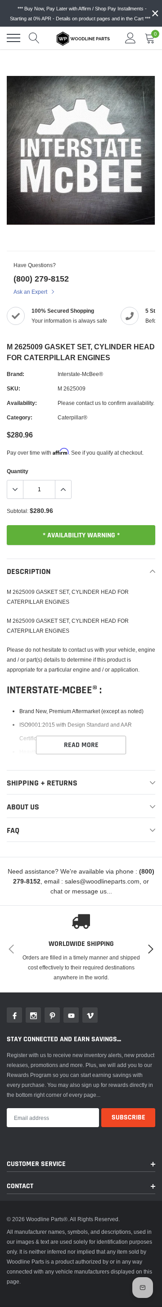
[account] (130, 37)
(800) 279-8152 (41, 278)
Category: (19, 417)
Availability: (22, 403)
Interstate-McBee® (80, 374)
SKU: (13, 388)
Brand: (15, 374)
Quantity (17, 471)
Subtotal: (17, 511)
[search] (34, 38)
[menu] (13, 38)
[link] (14, 1015)
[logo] (83, 38)
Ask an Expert (31, 291)
